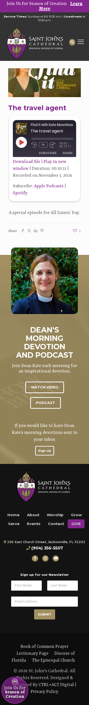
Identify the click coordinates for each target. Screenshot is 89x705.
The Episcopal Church (53, 660)
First (26, 594)
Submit (44, 614)
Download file (26, 161)
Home (13, 514)
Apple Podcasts (49, 186)
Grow (76, 514)
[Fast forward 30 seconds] (54, 145)
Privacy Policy (44, 691)
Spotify (20, 193)
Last (63, 594)
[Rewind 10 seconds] (34, 145)
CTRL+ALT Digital (56, 684)
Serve (14, 523)
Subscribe (48, 153)
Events (34, 523)
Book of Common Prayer (44, 646)
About (33, 514)
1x (43, 144)
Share (68, 153)
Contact (56, 523)
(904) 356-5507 (47, 548)
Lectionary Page (32, 653)
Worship (55, 514)
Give (76, 523)
